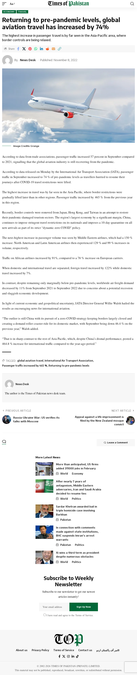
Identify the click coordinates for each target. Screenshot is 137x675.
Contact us (85, 650)
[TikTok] (77, 656)
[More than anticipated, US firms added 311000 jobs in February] (44, 469)
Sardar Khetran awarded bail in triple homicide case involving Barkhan (76, 510)
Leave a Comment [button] (117, 442)
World (64, 473)
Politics (76, 498)
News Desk (28, 60)
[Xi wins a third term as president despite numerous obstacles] (44, 557)
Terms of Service (83, 615)
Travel (22, 12)
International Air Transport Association (69, 360)
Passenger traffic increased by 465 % (24, 365)
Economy (9, 12)
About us (21, 650)
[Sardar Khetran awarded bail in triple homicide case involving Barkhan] (44, 511)
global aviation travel (30, 360)
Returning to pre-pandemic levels (69, 365)
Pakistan (65, 519)
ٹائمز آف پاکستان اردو (108, 650)
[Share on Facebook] (18, 49)
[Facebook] (59, 656)
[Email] (53, 49)
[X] (63, 656)
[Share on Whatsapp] (35, 49)
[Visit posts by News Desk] (9, 384)
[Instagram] (68, 656)
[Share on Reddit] (47, 49)
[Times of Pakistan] (68, 3)
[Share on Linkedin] (41, 49)
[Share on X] (24, 49)
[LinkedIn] (73, 656)
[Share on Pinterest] (30, 49)
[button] (5, 3)
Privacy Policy (40, 650)
